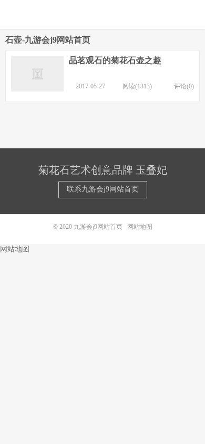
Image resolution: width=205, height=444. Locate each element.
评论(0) (184, 86)
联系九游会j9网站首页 (103, 189)
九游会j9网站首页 (102, 14)
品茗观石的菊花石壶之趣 (115, 60)
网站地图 (139, 226)
